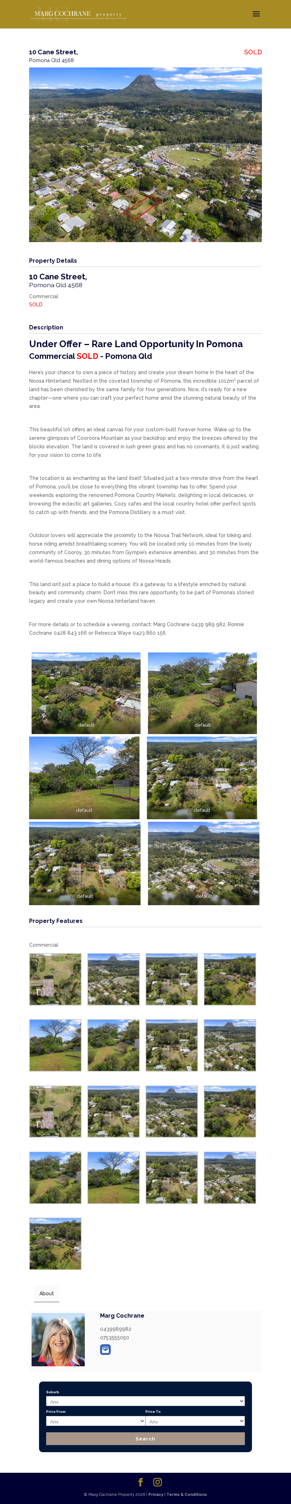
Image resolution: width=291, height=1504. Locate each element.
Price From (56, 1411)
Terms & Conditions (186, 1494)
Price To (153, 1411)
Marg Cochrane (122, 1315)
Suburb (52, 1392)
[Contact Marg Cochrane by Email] (105, 1349)
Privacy (155, 1494)
